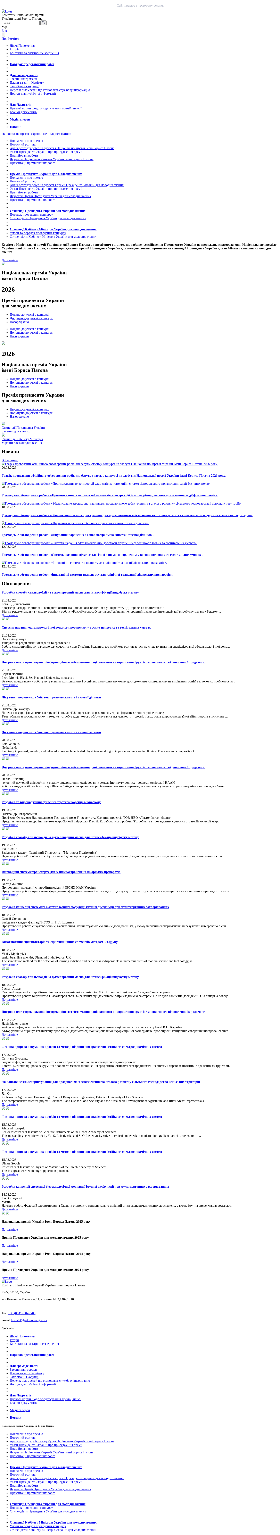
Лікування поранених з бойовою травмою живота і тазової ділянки (51, 697)
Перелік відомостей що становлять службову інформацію (50, 90)
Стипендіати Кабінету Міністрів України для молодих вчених (53, 236)
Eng (4, 30)
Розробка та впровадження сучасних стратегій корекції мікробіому (51, 802)
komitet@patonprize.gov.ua (29, 1320)
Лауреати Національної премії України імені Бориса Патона (51, 159)
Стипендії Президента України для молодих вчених (47, 211)
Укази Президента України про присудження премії (46, 152)
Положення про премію (26, 140)
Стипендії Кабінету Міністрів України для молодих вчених (53, 229)
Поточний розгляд (22, 144)
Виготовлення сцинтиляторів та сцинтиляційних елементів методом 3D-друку (60, 942)
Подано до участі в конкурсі (29, 314)
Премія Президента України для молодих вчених (46, 174)
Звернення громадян (24, 79)
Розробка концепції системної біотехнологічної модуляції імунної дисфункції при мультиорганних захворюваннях (85, 907)
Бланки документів (23, 112)
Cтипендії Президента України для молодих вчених (23, 429)
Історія (14, 49)
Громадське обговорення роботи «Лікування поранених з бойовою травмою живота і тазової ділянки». (78, 535)
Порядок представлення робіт (32, 64)
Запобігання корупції (24, 86)
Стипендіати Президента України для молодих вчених (48, 218)
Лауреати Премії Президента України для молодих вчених (50, 196)
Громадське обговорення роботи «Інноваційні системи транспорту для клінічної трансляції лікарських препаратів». (87, 574)
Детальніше (10, 260)
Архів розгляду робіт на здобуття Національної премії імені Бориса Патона (62, 148)
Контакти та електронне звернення (34, 53)
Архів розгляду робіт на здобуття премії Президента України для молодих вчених (67, 185)
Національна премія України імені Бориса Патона (36, 133)
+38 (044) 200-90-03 (21, 1313)
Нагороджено (19, 322)
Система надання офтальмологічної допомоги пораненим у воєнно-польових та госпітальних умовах (76, 627)
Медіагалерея (20, 119)
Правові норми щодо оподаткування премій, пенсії (45, 108)
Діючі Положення (22, 45)
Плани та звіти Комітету (27, 82)
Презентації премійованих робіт (32, 163)
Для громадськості (24, 75)
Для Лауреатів (20, 104)
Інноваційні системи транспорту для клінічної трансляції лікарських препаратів (61, 872)
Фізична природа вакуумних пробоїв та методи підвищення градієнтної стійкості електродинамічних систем (82, 1046)
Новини (15, 126)
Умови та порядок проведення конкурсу (38, 233)
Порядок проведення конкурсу (31, 214)
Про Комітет (10, 38)
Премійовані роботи (24, 155)
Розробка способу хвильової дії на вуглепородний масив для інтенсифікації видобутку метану (70, 592)
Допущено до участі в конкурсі (31, 318)
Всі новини (10, 460)
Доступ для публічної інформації (33, 93)
